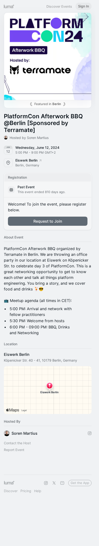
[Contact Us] (62, 483)
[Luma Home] (9, 6)
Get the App (80, 483)
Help (37, 491)
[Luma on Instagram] (46, 483)
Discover (11, 491)
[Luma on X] (54, 483)
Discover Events (59, 6)
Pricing (25, 491)
